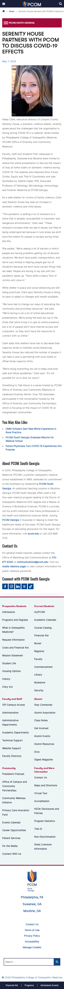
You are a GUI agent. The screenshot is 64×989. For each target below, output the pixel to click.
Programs (29, 985)
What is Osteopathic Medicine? (13, 629)
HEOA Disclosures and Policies (46, 811)
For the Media (10, 845)
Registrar (39, 651)
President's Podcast (13, 773)
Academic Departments (15, 732)
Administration (10, 712)
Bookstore (39, 682)
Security (38, 690)
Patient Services (11, 838)
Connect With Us (11, 853)
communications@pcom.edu (32, 561)
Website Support (11, 748)
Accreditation (41, 801)
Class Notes (41, 720)
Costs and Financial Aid (15, 647)
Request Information (13, 639)
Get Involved (41, 728)
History (6, 678)
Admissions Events (49, 985)
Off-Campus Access (13, 704)
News (11, 11)
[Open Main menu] (3, 3)
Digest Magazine (43, 759)
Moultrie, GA (32, 911)
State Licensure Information (43, 846)
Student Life (9, 663)
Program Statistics (44, 820)
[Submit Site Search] (57, 962)
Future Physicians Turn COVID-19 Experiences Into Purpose (34, 447)
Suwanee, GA (32, 904)
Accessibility (32, 941)
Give (36, 751)
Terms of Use (32, 929)
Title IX (38, 828)
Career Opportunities (14, 830)
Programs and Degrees (15, 619)
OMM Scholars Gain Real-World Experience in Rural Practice (31, 430)
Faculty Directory (11, 756)
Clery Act (7, 686)
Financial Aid (41, 635)
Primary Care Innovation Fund (15, 812)
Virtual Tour (40, 793)
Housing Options (11, 671)
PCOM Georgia (10, 519)
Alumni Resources (44, 743)
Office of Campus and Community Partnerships (14, 786)
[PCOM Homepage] (32, 880)
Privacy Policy (32, 935)
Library (38, 674)
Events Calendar (11, 822)
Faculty (38, 659)
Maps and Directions (45, 785)
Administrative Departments (10, 722)
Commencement (43, 666)
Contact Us (40, 777)
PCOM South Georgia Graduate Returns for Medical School (30, 439)
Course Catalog (43, 627)
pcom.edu (33, 533)
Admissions (8, 611)
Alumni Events (42, 736)
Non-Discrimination (45, 836)
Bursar (37, 643)
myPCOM (39, 611)
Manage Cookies (32, 947)
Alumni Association (44, 712)
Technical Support (12, 740)
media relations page (14, 566)
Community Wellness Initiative (13, 800)
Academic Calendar (45, 619)
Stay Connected (43, 704)
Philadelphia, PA (32, 897)
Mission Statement (12, 655)
